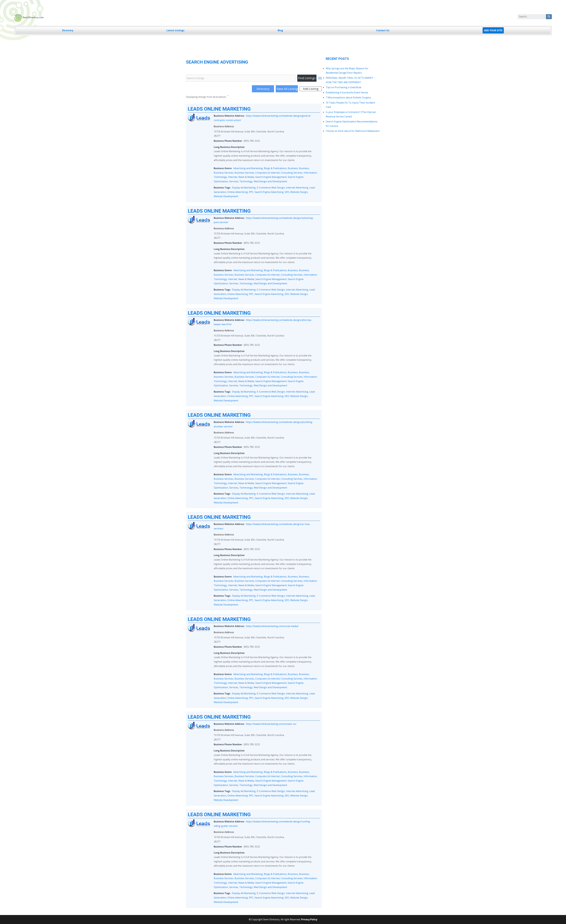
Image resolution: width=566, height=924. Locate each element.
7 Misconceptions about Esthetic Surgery (348, 97)
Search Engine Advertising (269, 192)
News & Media (246, 177)
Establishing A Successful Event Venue (347, 92)
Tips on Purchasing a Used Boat (343, 87)
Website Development (226, 196)
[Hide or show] (228, 96)
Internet (232, 177)
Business (293, 168)
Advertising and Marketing (248, 168)
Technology (245, 181)
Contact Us (382, 30)
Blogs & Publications (275, 168)
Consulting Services (291, 172)
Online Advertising (237, 192)
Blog (280, 30)
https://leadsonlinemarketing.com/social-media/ (272, 626)
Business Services (223, 172)
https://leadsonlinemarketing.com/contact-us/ (271, 724)
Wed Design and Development (270, 181)
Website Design (299, 192)
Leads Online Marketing (219, 109)
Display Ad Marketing (244, 187)
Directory (67, 30)
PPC (251, 192)
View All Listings (287, 89)
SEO (287, 192)
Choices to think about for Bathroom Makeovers (353, 131)
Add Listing (311, 89)
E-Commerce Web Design (271, 187)
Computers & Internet (267, 172)
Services (233, 181)
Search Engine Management (271, 177)
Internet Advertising (297, 187)
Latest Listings (175, 30)
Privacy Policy (309, 919)
